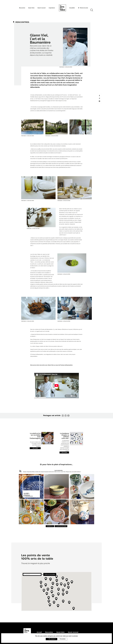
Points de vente (84, 7)
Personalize (62, 639)
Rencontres (22, 7)
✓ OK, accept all (51, 639)
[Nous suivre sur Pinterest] (99, 98)
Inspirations (52, 7)
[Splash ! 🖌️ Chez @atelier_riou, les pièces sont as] (81, 486)
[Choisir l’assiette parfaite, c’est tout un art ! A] (56, 486)
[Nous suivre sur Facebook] (99, 96)
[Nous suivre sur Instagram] (99, 101)
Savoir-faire (31, 7)
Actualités (72, 7)
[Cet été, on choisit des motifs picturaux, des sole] (31, 486)
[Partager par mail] (68, 416)
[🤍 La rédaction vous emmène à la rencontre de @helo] (81, 511)
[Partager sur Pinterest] (66, 416)
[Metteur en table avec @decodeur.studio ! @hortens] (31, 511)
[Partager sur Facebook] (63, 416)
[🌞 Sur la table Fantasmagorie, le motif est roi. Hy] (56, 511)
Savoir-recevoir (42, 7)
